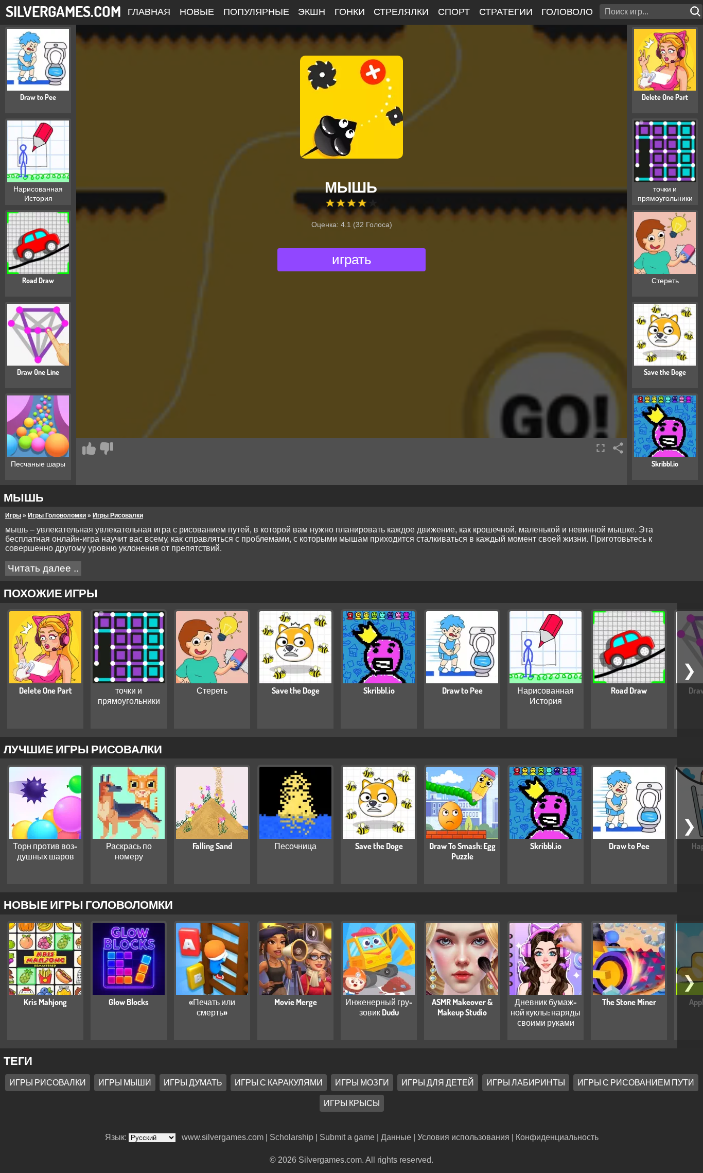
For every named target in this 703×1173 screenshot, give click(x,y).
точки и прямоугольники (129, 695)
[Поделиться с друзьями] (618, 448)
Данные (396, 1137)
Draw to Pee (462, 690)
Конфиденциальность (557, 1137)
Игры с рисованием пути (635, 1082)
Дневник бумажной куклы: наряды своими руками (546, 1012)
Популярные (256, 11)
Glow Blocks (129, 1002)
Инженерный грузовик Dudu (379, 1007)
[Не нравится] (106, 448)
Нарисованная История (545, 695)
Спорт (454, 11)
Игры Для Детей (437, 1082)
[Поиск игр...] (696, 11)
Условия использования (463, 1137)
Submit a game (347, 1137)
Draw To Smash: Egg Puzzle (462, 851)
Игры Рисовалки (118, 515)
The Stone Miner (629, 1002)
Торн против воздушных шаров (45, 851)
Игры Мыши (124, 1082)
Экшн (311, 11)
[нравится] (89, 448)
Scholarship (291, 1137)
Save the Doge (296, 690)
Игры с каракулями (279, 1082)
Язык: (117, 1137)
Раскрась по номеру (129, 851)
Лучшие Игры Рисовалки (83, 748)
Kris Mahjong (45, 1002)
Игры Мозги (362, 1082)
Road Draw (629, 690)
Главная (149, 11)
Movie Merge (295, 1002)
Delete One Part (45, 690)
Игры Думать (193, 1082)
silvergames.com (63, 11)
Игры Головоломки (57, 515)
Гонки (350, 11)
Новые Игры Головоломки (88, 904)
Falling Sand (212, 846)
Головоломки (576, 11)
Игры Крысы (352, 1103)
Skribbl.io (379, 690)
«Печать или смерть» (212, 1007)
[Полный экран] (600, 448)
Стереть (212, 690)
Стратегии (506, 11)
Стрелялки (401, 11)
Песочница (295, 846)
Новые (197, 11)
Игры (13, 515)
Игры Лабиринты (525, 1082)
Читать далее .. (43, 568)
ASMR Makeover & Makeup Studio (462, 1007)
